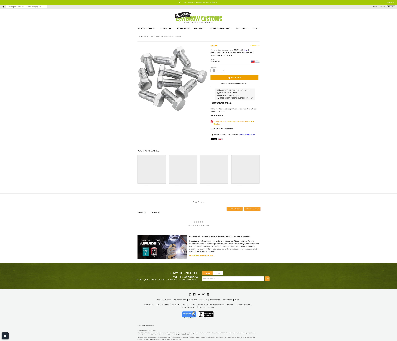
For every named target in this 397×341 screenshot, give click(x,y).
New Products (183, 28)
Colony (212, 59)
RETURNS (165, 304)
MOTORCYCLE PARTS (163, 300)
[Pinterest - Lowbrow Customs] (208, 294)
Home (141, 36)
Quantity (213, 67)
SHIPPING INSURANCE (188, 307)
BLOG (237, 300)
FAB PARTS (193, 300)
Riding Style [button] (166, 28)
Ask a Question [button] (235, 209)
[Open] (5, 335)
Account (382, 6)
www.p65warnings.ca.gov (247, 134)
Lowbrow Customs (148, 325)
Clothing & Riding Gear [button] (219, 28)
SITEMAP (211, 307)
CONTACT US (149, 304)
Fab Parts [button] (198, 28)
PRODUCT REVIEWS (243, 304)
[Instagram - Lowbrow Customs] (190, 294)
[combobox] (26, 6)
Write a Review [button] (253, 209)
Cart (391, 6)
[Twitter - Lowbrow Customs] (203, 294)
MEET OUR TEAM (188, 304)
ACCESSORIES (215, 300)
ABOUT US (176, 304)
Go (267, 279)
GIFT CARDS (227, 300)
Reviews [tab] (140, 212)
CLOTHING (203, 300)
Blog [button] (255, 28)
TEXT (217, 273)
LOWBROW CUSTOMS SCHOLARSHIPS (210, 304)
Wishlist (375, 6)
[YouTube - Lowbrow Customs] (199, 294)
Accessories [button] (241, 28)
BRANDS (230, 304)
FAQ (158, 304)
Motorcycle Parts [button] (146, 28)
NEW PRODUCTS (180, 300)
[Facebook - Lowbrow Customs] (194, 294)
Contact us (391, 2)
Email (207, 273)
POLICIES (202, 307)
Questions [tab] (153, 212)
